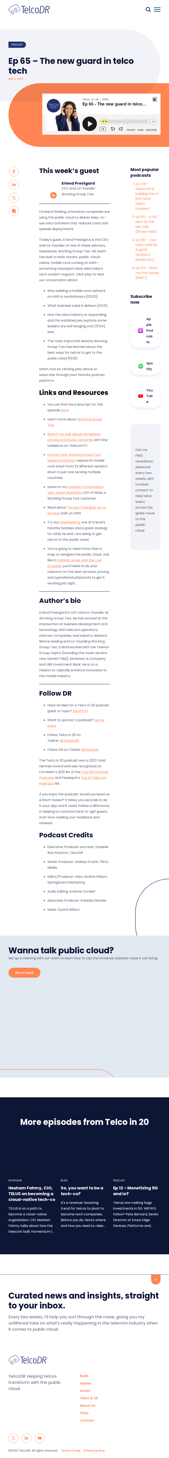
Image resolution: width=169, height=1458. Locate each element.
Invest (85, 1390)
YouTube (149, 396)
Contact (87, 1420)
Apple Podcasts (149, 330)
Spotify (149, 366)
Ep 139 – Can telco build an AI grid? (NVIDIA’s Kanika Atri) (146, 250)
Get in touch (24, 973)
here (65, 410)
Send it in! (80, 711)
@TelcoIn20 (69, 740)
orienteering (70, 522)
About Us (87, 1405)
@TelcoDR (89, 749)
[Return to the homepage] (29, 9)
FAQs (84, 1413)
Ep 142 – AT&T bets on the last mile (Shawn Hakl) (146, 224)
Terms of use (70, 1451)
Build (84, 1376)
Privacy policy (94, 1451)
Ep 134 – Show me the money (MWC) (147, 273)
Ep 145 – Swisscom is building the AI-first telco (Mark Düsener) (147, 196)
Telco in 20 (89, 1398)
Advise (85, 1383)
